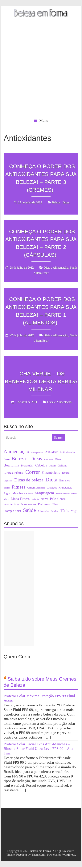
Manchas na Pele (22, 493)
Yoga (74, 510)
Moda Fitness (20, 499)
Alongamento (37, 452)
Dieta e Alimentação (56, 267)
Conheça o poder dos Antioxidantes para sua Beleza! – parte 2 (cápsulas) (41, 243)
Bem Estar (48, 459)
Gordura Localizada (36, 487)
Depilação (8, 481)
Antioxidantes (67, 452)
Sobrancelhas (43, 511)
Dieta (51, 480)
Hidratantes (65, 487)
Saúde (29, 510)
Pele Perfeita (11, 504)
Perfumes (44, 504)
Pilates (55, 504)
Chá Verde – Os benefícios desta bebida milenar (41, 381)
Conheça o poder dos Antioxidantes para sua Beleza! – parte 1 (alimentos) (41, 311)
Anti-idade (51, 452)
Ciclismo (62, 465)
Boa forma (11, 465)
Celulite (52, 465)
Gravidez (52, 487)
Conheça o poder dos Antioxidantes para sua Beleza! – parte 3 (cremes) (41, 178)
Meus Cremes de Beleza (66, 494)
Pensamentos (28, 504)
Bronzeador (27, 465)
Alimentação (16, 451)
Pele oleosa (58, 499)
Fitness (18, 486)
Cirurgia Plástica (13, 473)
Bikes (58, 459)
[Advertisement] (41, 74)
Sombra (54, 511)
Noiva (44, 498)
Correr (32, 472)
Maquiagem (44, 493)
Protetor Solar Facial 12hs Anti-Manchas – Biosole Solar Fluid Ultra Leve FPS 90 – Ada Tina (38, 748)
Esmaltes (64, 480)
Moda (6, 499)
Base (7, 459)
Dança (66, 472)
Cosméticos (51, 472)
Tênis (64, 510)
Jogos (7, 493)
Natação (35, 499)
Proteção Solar (12, 511)
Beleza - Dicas (60, 202)
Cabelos (41, 465)
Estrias (7, 487)
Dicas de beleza (28, 479)
